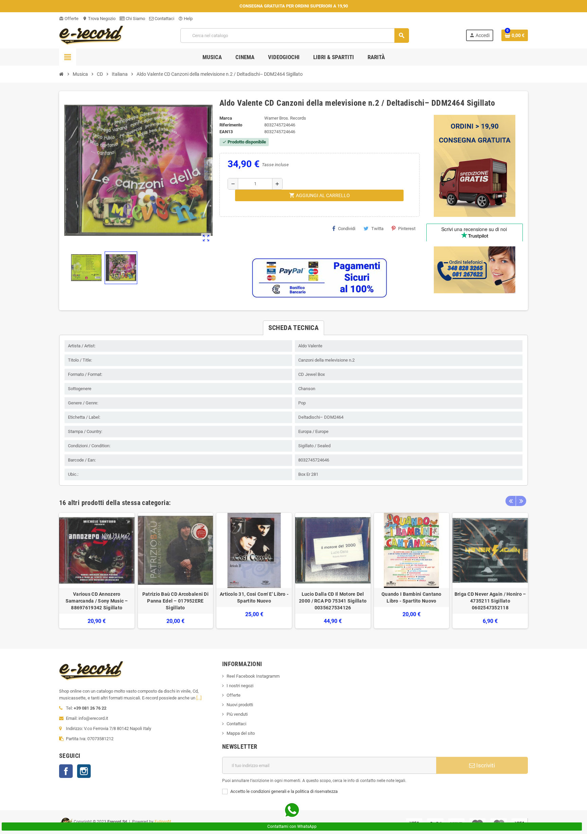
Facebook (66, 771)
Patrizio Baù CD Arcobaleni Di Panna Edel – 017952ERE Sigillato (175, 600)
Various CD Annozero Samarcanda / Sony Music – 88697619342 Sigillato (97, 600)
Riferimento (230, 124)
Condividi (346, 228)
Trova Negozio (99, 18)
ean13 (226, 131)
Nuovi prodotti (240, 704)
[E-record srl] (91, 34)
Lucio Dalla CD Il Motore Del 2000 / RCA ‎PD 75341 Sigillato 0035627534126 (333, 600)
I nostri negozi (240, 685)
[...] (198, 697)
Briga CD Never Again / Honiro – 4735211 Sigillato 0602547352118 (490, 600)
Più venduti (237, 714)
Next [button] (521, 501)
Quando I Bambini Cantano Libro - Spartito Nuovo (411, 597)
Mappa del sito (241, 733)
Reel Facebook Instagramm (253, 676)
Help (185, 18)
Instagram (84, 771)
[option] (96, 571)
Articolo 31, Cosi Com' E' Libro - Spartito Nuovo (254, 597)
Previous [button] (510, 501)
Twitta (377, 228)
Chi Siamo (135, 18)
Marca (225, 118)
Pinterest (406, 228)
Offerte (68, 18)
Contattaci (164, 18)
